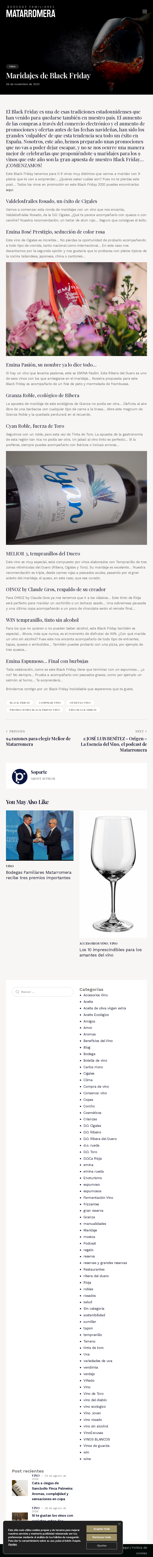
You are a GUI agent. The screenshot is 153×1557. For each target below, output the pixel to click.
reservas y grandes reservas (105, 1263)
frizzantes (91, 1204)
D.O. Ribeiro (92, 1132)
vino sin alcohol (95, 1426)
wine (87, 1459)
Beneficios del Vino (98, 1041)
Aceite (88, 1002)
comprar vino (50, 702)
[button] (144, 11)
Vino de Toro (93, 1394)
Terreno (89, 1341)
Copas (88, 1100)
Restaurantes (93, 1269)
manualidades (94, 1224)
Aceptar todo (101, 1529)
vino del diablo (95, 1400)
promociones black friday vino (35, 709)
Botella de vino (95, 1060)
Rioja (87, 1282)
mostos (89, 1237)
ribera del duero (96, 1276)
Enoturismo (92, 1178)
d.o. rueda (91, 1145)
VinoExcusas (93, 1433)
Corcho (89, 1106)
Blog (86, 1047)
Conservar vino (95, 1093)
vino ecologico (94, 1407)
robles (88, 1289)
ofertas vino (80, 702)
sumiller (89, 1322)
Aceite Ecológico (96, 1015)
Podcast (89, 1243)
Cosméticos (92, 1113)
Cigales (88, 1073)
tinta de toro (93, 1348)
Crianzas (90, 1119)
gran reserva (93, 1211)
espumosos (92, 1191)
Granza (89, 1217)
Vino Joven (92, 1413)
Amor (87, 1028)
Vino (12, 66)
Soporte (39, 772)
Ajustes (12, 1544)
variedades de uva (97, 1361)
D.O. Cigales (92, 1126)
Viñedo (88, 1380)
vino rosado (92, 1420)
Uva (86, 1354)
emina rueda (93, 1171)
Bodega (89, 1054)
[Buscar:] (43, 992)
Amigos (89, 1021)
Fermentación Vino (98, 1198)
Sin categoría (93, 1309)
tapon (88, 1328)
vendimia (90, 1367)
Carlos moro (93, 1067)
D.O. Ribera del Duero (100, 1139)
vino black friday (83, 709)
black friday (20, 702)
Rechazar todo (101, 1537)
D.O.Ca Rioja (92, 1158)
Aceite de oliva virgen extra (104, 1008)
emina (88, 1165)
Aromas (89, 1034)
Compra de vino (96, 1086)
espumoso (91, 1184)
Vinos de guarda (96, 1446)
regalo (88, 1250)
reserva (89, 1256)
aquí (9, 190)
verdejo (89, 1374)
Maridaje (90, 1230)
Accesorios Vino (93, 943)
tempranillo (92, 1335)
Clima (87, 1080)
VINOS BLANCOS (96, 1439)
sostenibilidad (94, 1315)
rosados (89, 1296)
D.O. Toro (90, 1152)
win (86, 1452)
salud (87, 1302)
